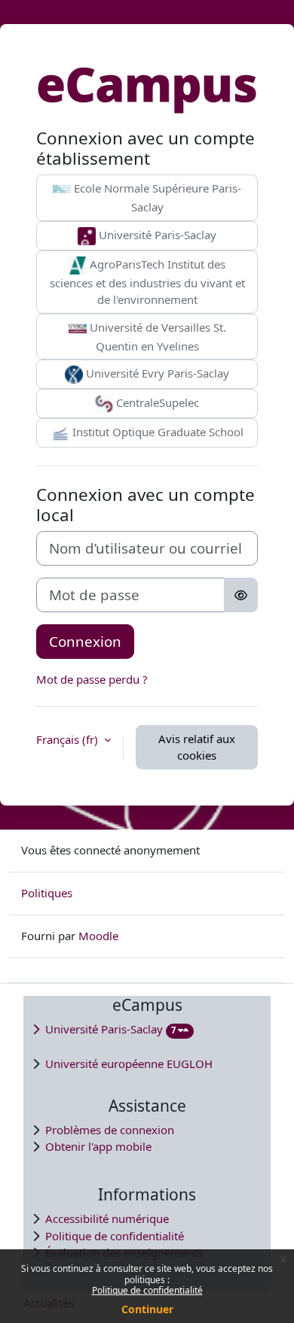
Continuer (147, 1309)
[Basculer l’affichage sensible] (241, 595)
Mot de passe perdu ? (92, 679)
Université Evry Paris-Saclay (156, 373)
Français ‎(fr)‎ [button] (68, 739)
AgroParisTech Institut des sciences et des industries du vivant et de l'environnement (147, 281)
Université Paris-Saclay (156, 234)
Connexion (85, 641)
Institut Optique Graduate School (156, 431)
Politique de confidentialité (147, 1290)
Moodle (98, 935)
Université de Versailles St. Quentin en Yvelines (156, 337)
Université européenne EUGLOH (129, 1063)
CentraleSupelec (156, 402)
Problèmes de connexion (109, 1129)
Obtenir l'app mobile (98, 1146)
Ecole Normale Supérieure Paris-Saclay (156, 197)
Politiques (46, 892)
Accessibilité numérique (107, 1218)
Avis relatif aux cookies (196, 747)
